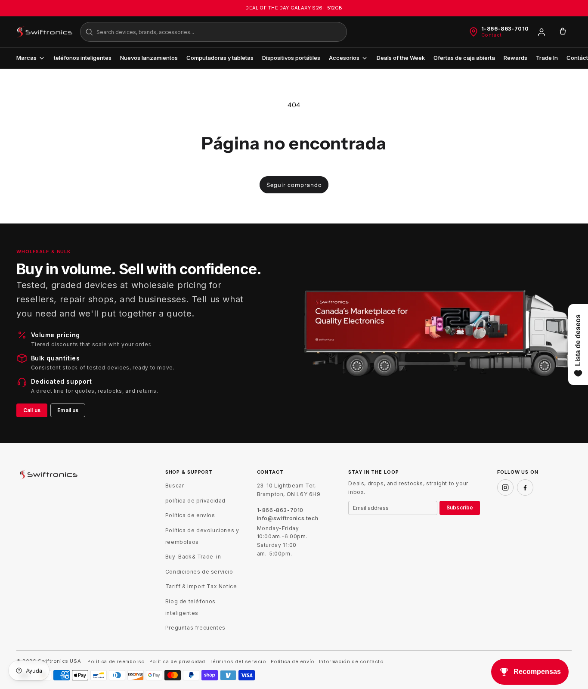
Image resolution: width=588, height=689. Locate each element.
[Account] (541, 32)
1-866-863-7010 (505, 29)
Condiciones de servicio (199, 571)
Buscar (174, 485)
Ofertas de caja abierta (464, 57)
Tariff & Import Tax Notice (201, 586)
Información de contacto (351, 661)
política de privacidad (195, 500)
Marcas (26, 57)
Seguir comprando (294, 184)
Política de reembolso (116, 661)
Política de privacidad (177, 661)
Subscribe (459, 507)
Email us (67, 410)
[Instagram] (505, 487)
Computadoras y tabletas (220, 57)
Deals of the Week (401, 57)
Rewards (515, 57)
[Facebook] (525, 487)
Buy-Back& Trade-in (193, 556)
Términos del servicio (238, 661)
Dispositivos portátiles (291, 57)
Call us (31, 410)
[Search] (89, 32)
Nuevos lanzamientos (149, 57)
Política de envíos (190, 515)
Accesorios (344, 57)
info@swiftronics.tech (288, 518)
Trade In (547, 57)
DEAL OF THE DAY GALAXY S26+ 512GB (293, 8)
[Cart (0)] (563, 32)
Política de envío (293, 661)
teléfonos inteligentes (82, 57)
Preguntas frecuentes (195, 627)
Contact (491, 35)
